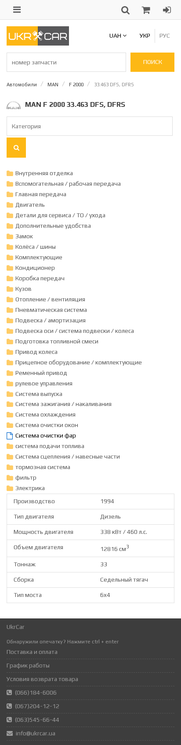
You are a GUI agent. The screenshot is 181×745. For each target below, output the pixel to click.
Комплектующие (38, 257)
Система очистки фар (45, 435)
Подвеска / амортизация (50, 320)
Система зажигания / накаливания (63, 403)
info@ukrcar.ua (35, 733)
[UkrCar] (38, 43)
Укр (145, 35)
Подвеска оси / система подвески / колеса (74, 330)
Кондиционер (35, 267)
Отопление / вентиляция (50, 299)
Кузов (23, 288)
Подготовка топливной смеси (56, 341)
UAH (116, 35)
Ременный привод (41, 372)
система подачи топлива (49, 445)
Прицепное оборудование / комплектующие (78, 362)
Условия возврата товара (42, 678)
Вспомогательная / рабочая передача (68, 183)
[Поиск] (16, 148)
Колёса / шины (35, 246)
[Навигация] (17, 9)
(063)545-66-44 (37, 719)
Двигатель (30, 204)
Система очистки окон (46, 424)
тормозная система (42, 466)
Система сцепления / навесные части (67, 456)
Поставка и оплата (32, 651)
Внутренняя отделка (44, 173)
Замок (24, 236)
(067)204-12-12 (37, 706)
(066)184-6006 (36, 692)
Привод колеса (36, 351)
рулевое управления (43, 383)
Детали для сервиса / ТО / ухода (60, 215)
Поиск (152, 61)
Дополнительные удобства (53, 225)
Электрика (30, 487)
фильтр (25, 477)
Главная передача (40, 194)
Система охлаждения (45, 414)
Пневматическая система (51, 309)
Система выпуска (38, 393)
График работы (28, 665)
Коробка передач (40, 278)
